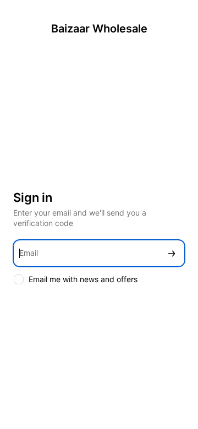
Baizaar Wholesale (99, 28)
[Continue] (171, 253)
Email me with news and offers (83, 279)
